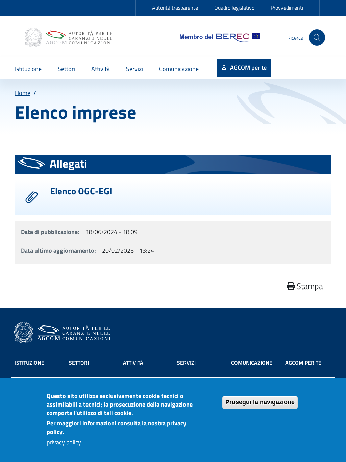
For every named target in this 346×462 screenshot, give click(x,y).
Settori (79, 363)
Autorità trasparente (175, 8)
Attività (133, 363)
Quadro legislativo (234, 8)
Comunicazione (251, 363)
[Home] (69, 37)
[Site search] (317, 37)
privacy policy (64, 442)
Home (22, 92)
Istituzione (29, 363)
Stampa (309, 286)
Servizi (186, 363)
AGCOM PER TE (303, 363)
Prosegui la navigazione (260, 402)
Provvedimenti (287, 8)
